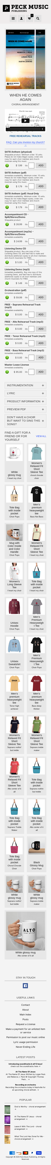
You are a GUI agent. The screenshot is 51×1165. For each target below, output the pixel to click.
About (25, 1009)
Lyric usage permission (25, 1042)
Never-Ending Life (25, 1046)
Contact (25, 1004)
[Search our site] (37, 18)
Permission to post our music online (25, 1037)
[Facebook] (25, 985)
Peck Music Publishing (28, 1157)
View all (41, 436)
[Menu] (13, 18)
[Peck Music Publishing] (25, 8)
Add (41, 165)
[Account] (21, 18)
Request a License (25, 1024)
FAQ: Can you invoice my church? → (25, 143)
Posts (25, 1019)
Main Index (25, 1014)
